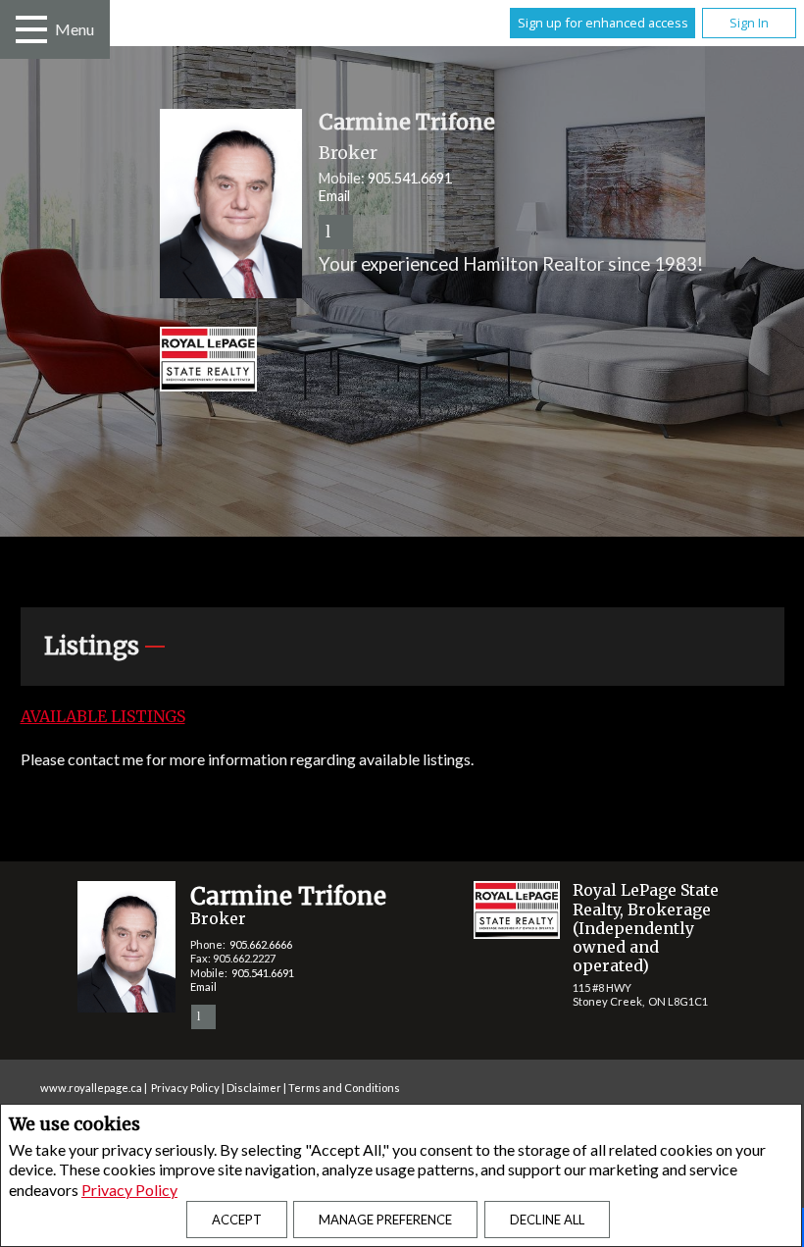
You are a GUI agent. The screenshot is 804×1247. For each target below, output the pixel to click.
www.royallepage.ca (91, 1087)
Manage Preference (385, 1219)
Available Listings (103, 716)
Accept (237, 1219)
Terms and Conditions (344, 1087)
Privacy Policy (129, 1189)
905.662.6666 (260, 944)
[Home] (461, 361)
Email (334, 195)
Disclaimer (253, 1087)
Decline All (547, 1219)
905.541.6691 (410, 178)
